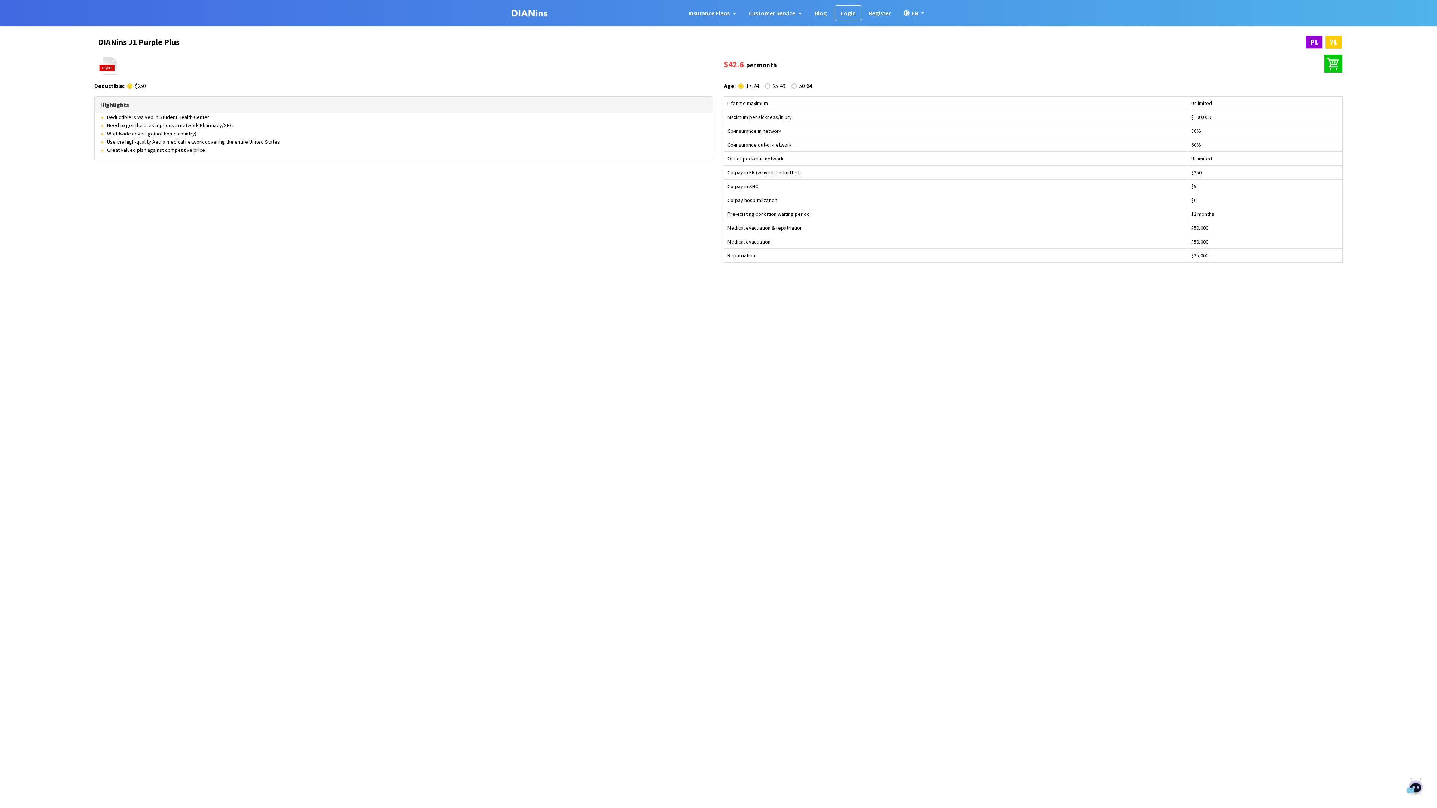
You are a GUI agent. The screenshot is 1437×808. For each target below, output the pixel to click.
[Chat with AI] (1415, 787)
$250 (140, 86)
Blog (821, 13)
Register (880, 13)
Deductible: (109, 85)
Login (848, 13)
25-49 (779, 86)
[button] (712, 13)
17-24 (752, 86)
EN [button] (915, 13)
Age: (730, 85)
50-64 (805, 86)
